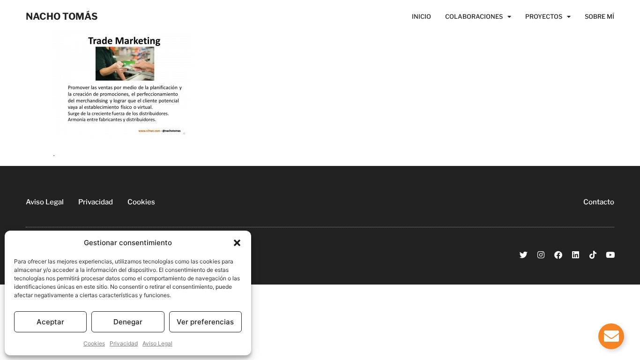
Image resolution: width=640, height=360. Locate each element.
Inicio (421, 16)
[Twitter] (524, 255)
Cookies (94, 343)
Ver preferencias (205, 321)
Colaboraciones (474, 16)
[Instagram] (541, 255)
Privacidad (124, 343)
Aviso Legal (157, 343)
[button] (237, 243)
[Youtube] (610, 255)
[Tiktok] (593, 255)
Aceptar (50, 321)
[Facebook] (558, 255)
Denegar (127, 321)
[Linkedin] (576, 255)
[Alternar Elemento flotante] (611, 336)
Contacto (598, 202)
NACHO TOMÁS (62, 16)
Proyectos (543, 16)
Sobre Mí (599, 16)
